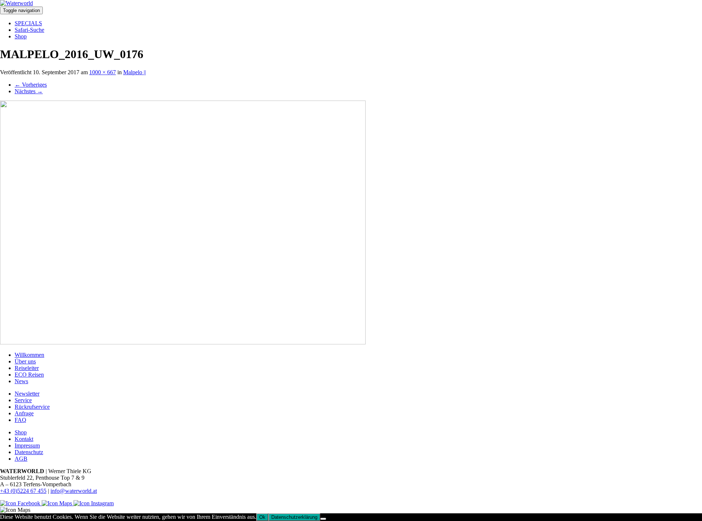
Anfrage (24, 413)
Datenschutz (29, 452)
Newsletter (27, 393)
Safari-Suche (29, 30)
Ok (262, 517)
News (21, 381)
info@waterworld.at (73, 491)
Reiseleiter (27, 368)
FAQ (20, 420)
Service (23, 400)
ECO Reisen (29, 374)
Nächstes (29, 91)
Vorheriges (31, 85)
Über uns (25, 361)
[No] (323, 519)
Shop (21, 36)
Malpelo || (134, 72)
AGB (21, 459)
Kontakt (24, 439)
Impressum (27, 445)
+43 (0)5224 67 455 (23, 491)
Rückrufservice (32, 407)
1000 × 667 (102, 72)
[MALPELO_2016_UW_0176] (183, 342)
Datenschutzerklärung (294, 517)
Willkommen (29, 355)
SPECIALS (28, 23)
